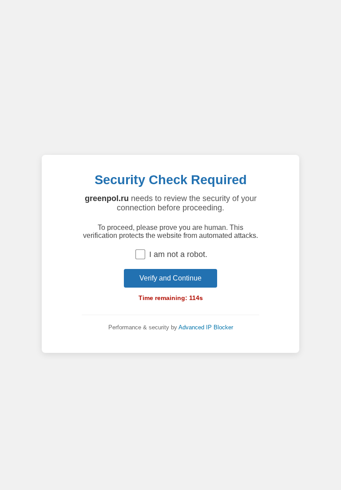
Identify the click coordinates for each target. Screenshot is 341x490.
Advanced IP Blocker (205, 327)
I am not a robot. (178, 254)
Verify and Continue (170, 278)
